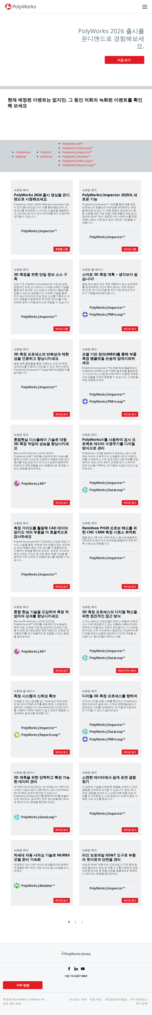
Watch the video (127, 670)
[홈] (20, 6)
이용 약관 (96, 999)
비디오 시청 (130, 249)
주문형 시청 (61, 249)
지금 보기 (124, 60)
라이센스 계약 (77, 999)
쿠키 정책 (141, 1003)
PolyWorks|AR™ (33, 483)
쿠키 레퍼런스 (138, 999)
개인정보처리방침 (116, 999)
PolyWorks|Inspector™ (39, 231)
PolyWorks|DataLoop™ (107, 490)
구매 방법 (22, 985)
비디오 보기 (130, 328)
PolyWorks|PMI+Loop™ (107, 314)
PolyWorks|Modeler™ (38, 885)
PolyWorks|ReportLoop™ (40, 735)
